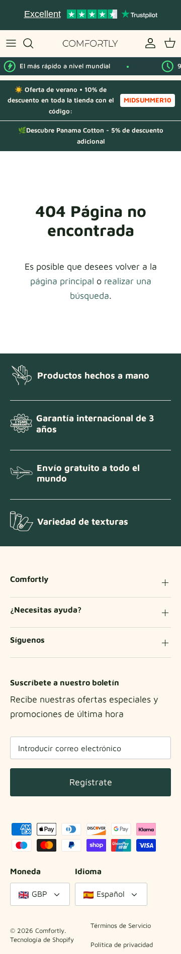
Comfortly (49, 930)
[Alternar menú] (11, 43)
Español (111, 893)
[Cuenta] (148, 43)
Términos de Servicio (120, 925)
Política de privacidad (121, 944)
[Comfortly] (90, 43)
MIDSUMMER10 (147, 100)
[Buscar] (33, 43)
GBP (39, 893)
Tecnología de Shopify (42, 939)
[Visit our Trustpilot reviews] (90, 15)
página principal (62, 281)
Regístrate (90, 782)
